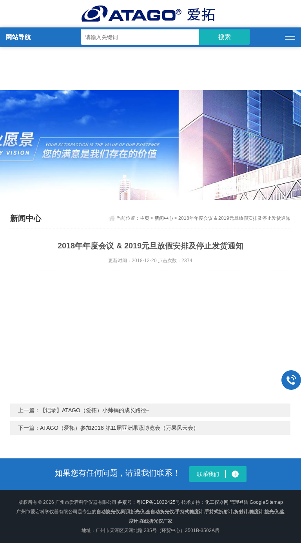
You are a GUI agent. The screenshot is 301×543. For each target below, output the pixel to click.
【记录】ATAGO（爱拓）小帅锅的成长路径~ (94, 410)
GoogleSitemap (266, 502)
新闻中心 (163, 218)
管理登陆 (239, 502)
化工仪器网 (216, 502)
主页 (144, 218)
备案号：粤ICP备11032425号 (149, 502)
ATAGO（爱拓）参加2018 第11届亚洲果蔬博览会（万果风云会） (119, 428)
